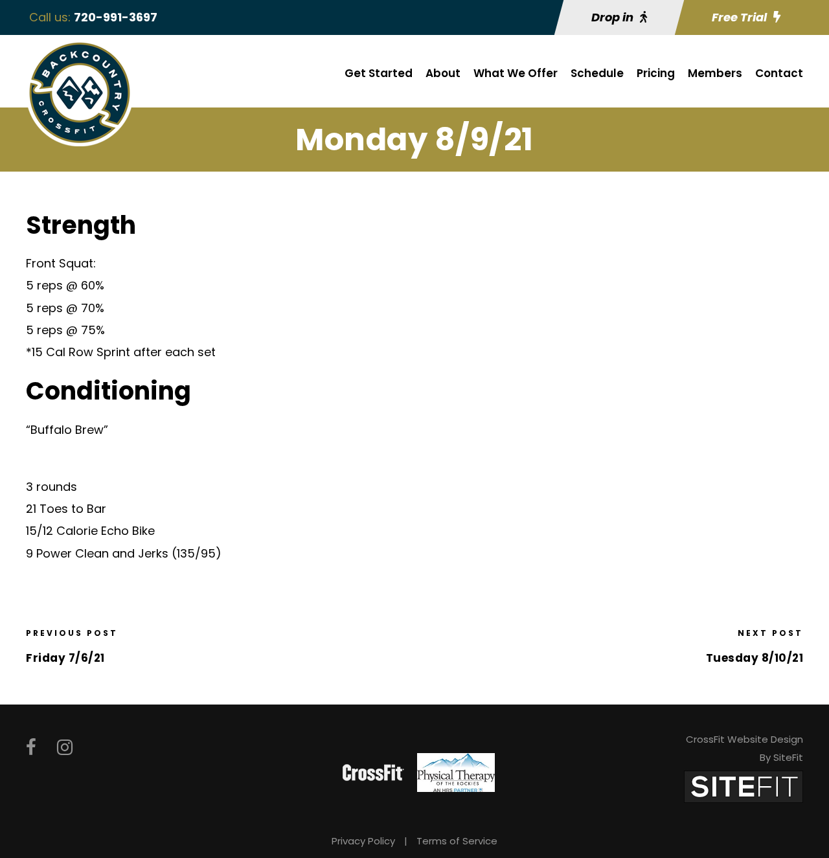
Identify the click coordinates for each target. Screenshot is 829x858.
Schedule (597, 73)
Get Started (379, 73)
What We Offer (515, 73)
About (443, 73)
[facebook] (31, 747)
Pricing (656, 73)
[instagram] (65, 747)
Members (715, 73)
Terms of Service (456, 841)
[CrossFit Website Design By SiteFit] (743, 786)
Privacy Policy (363, 841)
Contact (779, 73)
